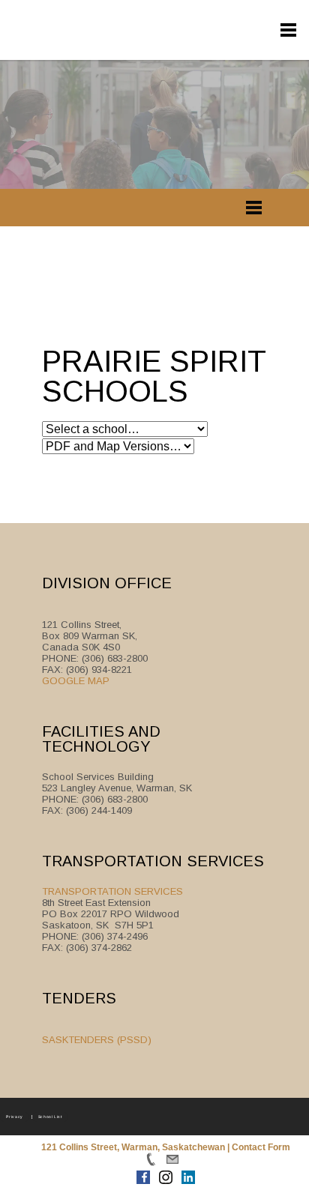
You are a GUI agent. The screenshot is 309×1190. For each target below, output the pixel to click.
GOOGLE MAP (76, 680)
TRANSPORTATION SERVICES (112, 891)
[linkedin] (232, 24)
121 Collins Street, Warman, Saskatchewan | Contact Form (165, 1147)
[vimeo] (261, 24)
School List (50, 1116)
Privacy (14, 1116)
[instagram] (204, 24)
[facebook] (175, 24)
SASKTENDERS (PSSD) (97, 1039)
